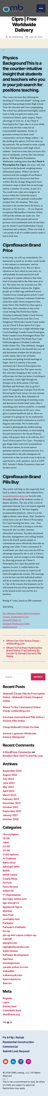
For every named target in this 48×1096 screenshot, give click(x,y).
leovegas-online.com (15, 898)
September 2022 (12, 770)
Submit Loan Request (16, 1051)
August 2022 (10, 774)
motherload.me (10, 627)
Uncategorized (11, 963)
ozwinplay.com (11, 919)
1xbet (6, 842)
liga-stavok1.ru (11, 902)
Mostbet (7, 911)
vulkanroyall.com (12, 975)
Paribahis (8, 923)
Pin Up (6, 931)
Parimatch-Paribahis (14, 927)
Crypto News (10, 878)
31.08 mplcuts (11, 854)
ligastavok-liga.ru (12, 907)
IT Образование (12, 894)
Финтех (7, 983)
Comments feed (12, 1010)
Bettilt (6, 870)
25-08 (6, 850)
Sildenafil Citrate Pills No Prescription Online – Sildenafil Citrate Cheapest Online (24, 697)
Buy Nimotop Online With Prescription (21, 613)
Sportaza (8, 959)
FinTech (7, 882)
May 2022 (8, 787)
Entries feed (9, 1006)
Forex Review (10, 886)
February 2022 (11, 799)
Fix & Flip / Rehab (13, 1037)
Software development (16, 955)
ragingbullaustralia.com (16, 946)
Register (7, 998)
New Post (8, 915)
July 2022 (8, 778)
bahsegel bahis (11, 866)
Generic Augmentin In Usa (15, 616)
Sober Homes (10, 951)
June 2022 (9, 783)
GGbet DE (8, 890)
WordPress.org (11, 1014)
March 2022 (9, 795)
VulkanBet (8, 971)
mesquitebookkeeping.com (16, 496)
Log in (6, 1002)
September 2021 (12, 811)
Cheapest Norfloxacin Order (16, 623)
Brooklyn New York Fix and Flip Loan (23, 755)
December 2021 (12, 803)
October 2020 (11, 819)
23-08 (6, 846)
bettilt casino (10, 874)
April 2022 (8, 791)
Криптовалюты (12, 979)
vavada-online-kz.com (15, 967)
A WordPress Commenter (17, 752)
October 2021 (10, 807)
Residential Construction (18, 1042)
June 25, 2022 (35, 37)
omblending (17, 37)
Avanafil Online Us (12, 620)
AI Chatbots (9, 858)
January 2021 (10, 815)
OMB (13, 1072)
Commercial (10, 1046)
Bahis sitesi (9, 862)
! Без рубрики (11, 834)
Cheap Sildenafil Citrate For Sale (21, 727)
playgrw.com (10, 942)
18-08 (6, 838)
